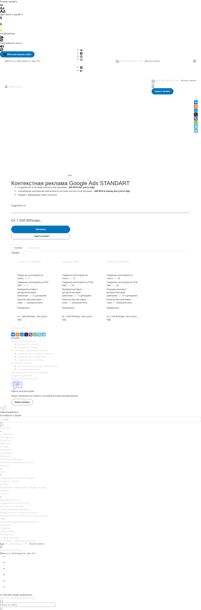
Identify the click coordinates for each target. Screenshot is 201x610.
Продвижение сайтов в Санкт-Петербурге (29, 218)
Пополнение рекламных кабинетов (25, 108)
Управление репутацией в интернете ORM (29, 120)
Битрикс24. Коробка (28, 344)
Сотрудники (6, 452)
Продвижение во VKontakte (21, 160)
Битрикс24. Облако (27, 347)
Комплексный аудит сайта (20, 183)
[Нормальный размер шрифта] (2, 7)
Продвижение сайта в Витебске (23, 209)
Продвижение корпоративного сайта (26, 173)
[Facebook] (81, 53)
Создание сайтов (9, 481)
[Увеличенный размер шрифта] (2, 10)
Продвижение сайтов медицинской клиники (30, 281)
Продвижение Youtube (18, 146)
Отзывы (4, 446)
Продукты (5, 528)
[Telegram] (196, 131)
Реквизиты (6, 449)
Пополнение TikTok (16, 126)
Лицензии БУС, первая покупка (34, 353)
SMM (9, 105)
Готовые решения (9, 537)
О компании (6, 434)
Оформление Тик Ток (17, 140)
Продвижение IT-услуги (19, 253)
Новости (4, 465)
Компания (5, 427)
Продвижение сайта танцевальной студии (29, 278)
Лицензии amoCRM (21, 375)
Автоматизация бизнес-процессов (29, 372)
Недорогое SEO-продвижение (22, 163)
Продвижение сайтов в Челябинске (25, 221)
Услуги (3, 493)
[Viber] (196, 118)
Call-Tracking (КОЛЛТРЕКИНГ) (22, 123)
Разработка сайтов (10, 499)
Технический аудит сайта (20, 186)
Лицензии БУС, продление (31, 356)
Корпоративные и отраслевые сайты (37, 366)
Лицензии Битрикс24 (24, 341)
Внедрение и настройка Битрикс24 (25, 98)
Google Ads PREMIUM (118, 261)
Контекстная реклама (11, 506)
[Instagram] (81, 56)
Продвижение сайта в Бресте (22, 206)
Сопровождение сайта (18, 179)
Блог (2, 471)
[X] (26, 334)
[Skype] (196, 127)
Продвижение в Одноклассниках (24, 156)
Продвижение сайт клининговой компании (29, 271)
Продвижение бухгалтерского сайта (25, 259)
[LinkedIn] (81, 70)
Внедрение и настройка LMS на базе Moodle (30, 101)
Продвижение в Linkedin (19, 153)
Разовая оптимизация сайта (21, 189)
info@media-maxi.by (11, 550)
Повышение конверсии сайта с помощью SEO (28, 168)
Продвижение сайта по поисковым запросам (30, 176)
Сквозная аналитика (17, 116)
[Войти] (194, 61)
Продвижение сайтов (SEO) (14, 503)
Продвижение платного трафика (17, 477)
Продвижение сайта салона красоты (26, 275)
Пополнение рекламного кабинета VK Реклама (26, 131)
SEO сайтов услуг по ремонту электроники (29, 234)
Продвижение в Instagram (20, 150)
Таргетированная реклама (21, 95)
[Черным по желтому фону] (1, 27)
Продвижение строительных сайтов (25, 290)
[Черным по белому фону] (1, 17)
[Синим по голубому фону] (1, 23)
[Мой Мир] (22, 334)
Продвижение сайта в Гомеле (22, 212)
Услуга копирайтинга (17, 199)
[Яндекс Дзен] (81, 67)
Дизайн (4, 484)
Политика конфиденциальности (17, 462)
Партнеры (5, 443)
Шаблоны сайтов (21, 362)
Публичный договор (11, 459)
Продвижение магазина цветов (23, 262)
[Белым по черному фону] (1, 20)
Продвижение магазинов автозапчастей (28, 265)
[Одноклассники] (17, 334)
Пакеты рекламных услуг (24, 378)
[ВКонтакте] (81, 49)
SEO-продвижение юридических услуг (27, 237)
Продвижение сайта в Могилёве (23, 202)
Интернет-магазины (28, 369)
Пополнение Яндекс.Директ (21, 136)
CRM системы (7, 531)
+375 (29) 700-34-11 (129, 60)
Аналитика (12, 111)
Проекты (4, 440)
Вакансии (5, 456)
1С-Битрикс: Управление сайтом (30, 350)
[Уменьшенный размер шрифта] (1, 4)
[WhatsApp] (196, 123)
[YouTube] (81, 59)
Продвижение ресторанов (20, 268)
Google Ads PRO (70, 261)
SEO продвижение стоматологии (24, 224)
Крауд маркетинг (15, 196)
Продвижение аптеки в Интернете (25, 256)
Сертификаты (7, 437)
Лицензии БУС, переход (30, 359)
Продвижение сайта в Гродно (22, 215)
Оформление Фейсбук (18, 143)
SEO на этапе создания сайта (22, 193)
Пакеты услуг (7, 534)
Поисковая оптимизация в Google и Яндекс (23, 487)
